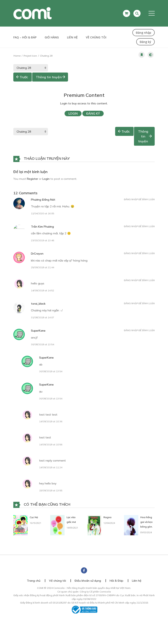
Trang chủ (33, 580)
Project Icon (30, 55)
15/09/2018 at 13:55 (50, 490)
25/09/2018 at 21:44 (42, 267)
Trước (24, 77)
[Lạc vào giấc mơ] (57, 525)
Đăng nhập (143, 33)
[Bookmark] (141, 55)
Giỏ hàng (52, 37)
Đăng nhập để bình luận (139, 199)
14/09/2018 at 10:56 (50, 444)
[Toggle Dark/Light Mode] (151, 55)
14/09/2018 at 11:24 (50, 467)
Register (32, 179)
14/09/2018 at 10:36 (50, 421)
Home (17, 55)
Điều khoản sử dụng (88, 580)
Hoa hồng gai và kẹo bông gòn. (146, 522)
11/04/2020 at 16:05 (42, 213)
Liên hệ (72, 37)
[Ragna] (94, 525)
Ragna (107, 517)
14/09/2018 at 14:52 (42, 290)
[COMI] (32, 13)
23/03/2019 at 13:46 (42, 240)
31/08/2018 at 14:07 (42, 317)
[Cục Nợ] (20, 525)
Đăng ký (145, 42)
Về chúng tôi (96, 37)
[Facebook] (84, 570)
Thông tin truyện (49, 77)
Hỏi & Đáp (116, 580)
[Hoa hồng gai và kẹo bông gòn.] (131, 525)
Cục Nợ (34, 517)
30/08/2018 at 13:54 (42, 344)
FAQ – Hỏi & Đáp (24, 37)
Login (73, 113)
